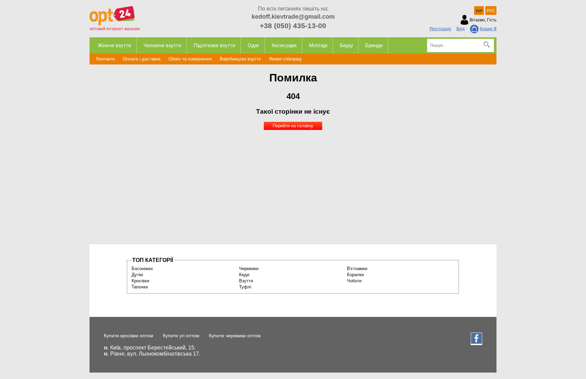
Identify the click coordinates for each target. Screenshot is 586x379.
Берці (346, 45)
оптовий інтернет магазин (115, 29)
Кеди (244, 274)
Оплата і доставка (141, 58)
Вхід (460, 29)
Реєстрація (440, 29)
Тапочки (140, 286)
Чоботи (354, 280)
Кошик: (488, 28)
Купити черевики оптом (235, 335)
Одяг (253, 45)
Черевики (248, 268)
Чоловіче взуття (162, 45)
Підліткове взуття (214, 45)
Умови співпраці (285, 58)
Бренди (374, 45)
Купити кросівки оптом (128, 335)
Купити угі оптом (181, 335)
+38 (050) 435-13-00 (293, 26)
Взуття (246, 280)
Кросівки (140, 280)
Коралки (355, 274)
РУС (491, 10)
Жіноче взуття (114, 45)
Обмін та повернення (190, 58)
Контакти (105, 58)
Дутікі (137, 274)
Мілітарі (318, 45)
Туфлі (245, 286)
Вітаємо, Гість (483, 20)
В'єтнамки (357, 268)
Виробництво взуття (240, 58)
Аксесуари (284, 45)
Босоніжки (142, 268)
